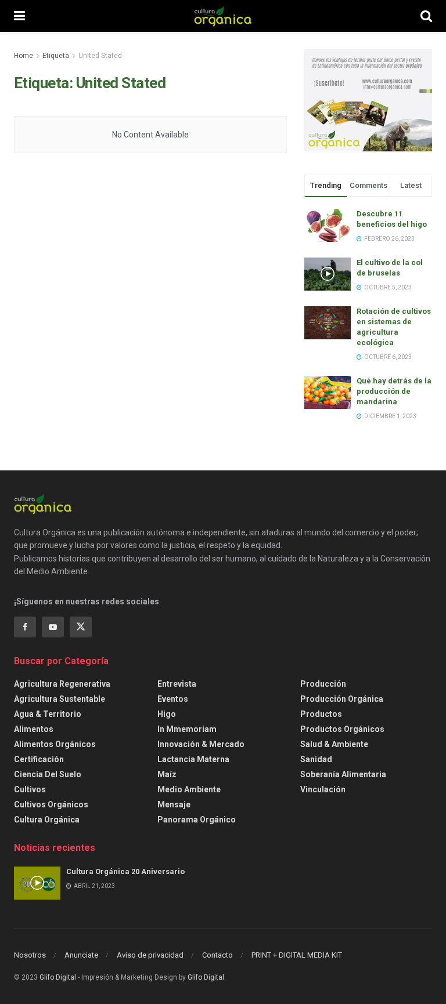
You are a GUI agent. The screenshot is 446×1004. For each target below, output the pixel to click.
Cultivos (30, 789)
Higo (166, 714)
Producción (323, 683)
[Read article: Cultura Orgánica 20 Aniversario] (37, 883)
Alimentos (33, 729)
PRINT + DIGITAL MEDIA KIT (296, 955)
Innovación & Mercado (200, 744)
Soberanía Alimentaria (343, 774)
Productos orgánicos (342, 729)
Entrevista (176, 683)
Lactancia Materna (193, 759)
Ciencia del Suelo (47, 774)
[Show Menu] (19, 16)
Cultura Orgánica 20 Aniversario (125, 871)
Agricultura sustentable (59, 699)
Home (23, 56)
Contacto (217, 955)
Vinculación (323, 789)
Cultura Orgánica (47, 819)
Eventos (172, 699)
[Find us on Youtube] (53, 627)
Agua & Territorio (47, 714)
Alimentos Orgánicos (55, 744)
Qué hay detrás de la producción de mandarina (394, 391)
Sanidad (316, 759)
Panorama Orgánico (196, 819)
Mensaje (173, 804)
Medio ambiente (189, 789)
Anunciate (81, 955)
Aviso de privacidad (150, 955)
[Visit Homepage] (223, 16)
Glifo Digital (57, 977)
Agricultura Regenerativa (62, 683)
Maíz (167, 774)
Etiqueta (55, 56)
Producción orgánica (341, 699)
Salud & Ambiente (334, 744)
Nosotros (30, 955)
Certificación (39, 759)
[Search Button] (426, 16)
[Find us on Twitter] (81, 627)
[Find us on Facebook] (25, 627)
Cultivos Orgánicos (51, 804)
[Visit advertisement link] (368, 100)
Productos (321, 714)
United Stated (100, 56)
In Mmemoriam (187, 729)
